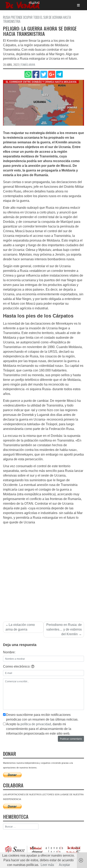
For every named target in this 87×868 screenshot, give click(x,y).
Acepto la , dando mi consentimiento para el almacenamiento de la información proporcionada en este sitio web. (38, 728)
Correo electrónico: (17, 666)
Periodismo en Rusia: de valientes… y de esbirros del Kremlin (64, 629)
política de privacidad (35, 724)
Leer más (47, 865)
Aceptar (64, 865)
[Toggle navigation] (78, 5)
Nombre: (9, 652)
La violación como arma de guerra (20, 627)
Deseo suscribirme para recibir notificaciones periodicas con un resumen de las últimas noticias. (42, 717)
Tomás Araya (28, 64)
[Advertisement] (43, 570)
